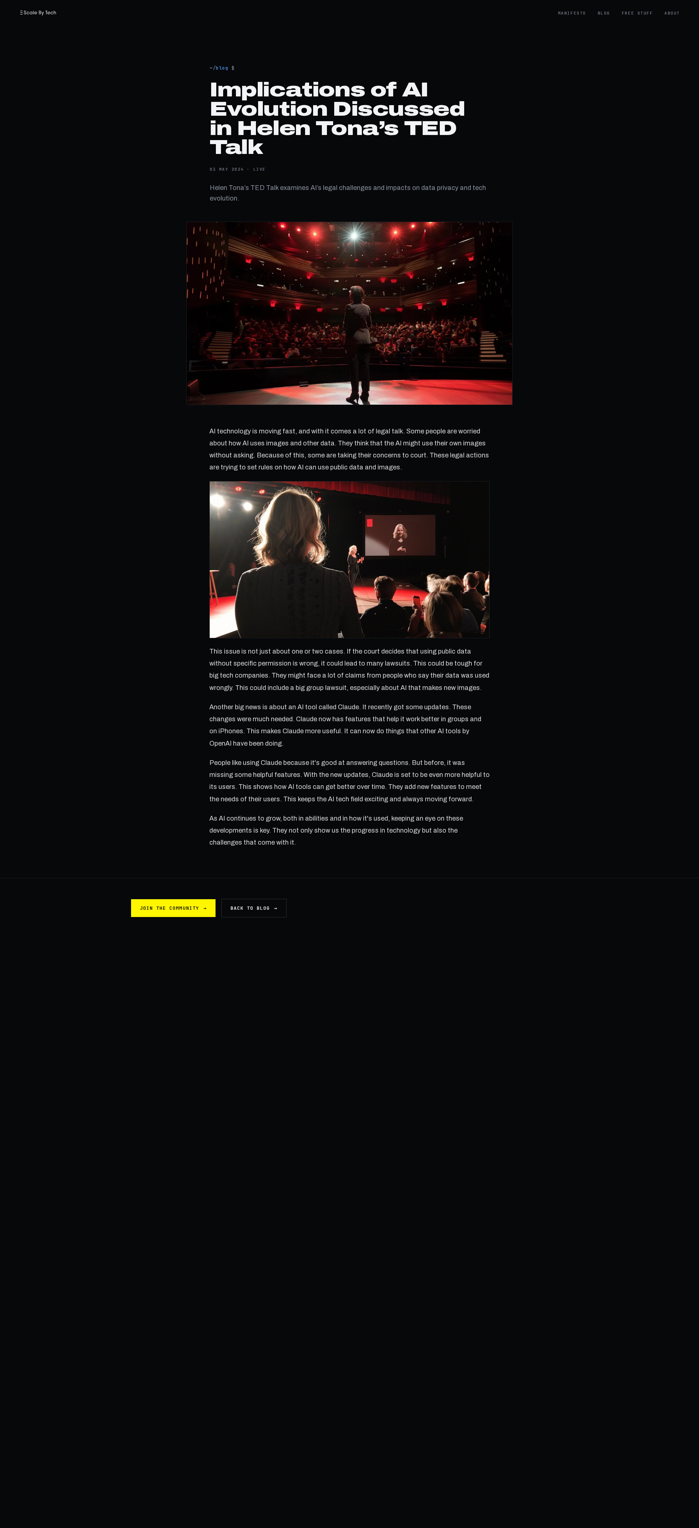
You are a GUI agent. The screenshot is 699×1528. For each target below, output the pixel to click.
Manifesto (572, 13)
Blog (604, 13)
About (672, 13)
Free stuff (637, 13)
